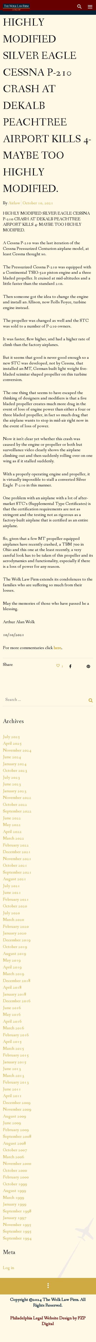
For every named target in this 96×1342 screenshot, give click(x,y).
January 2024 (14, 764)
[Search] (91, 700)
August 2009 (14, 1116)
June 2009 (12, 1123)
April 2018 (12, 987)
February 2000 (16, 1177)
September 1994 (17, 1238)
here (57, 648)
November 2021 (17, 859)
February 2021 (16, 899)
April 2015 (12, 1042)
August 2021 (14, 879)
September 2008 (17, 1136)
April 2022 (12, 832)
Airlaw (14, 203)
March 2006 (13, 1157)
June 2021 (12, 892)
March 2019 (13, 974)
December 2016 (17, 1001)
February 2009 (16, 1130)
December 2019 (17, 940)
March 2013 (13, 1076)
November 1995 (17, 1225)
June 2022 (12, 818)
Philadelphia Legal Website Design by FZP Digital (48, 1321)
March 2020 (13, 920)
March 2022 (13, 838)
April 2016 (12, 1021)
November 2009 (17, 1109)
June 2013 (12, 1069)
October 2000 (15, 1170)
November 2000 (17, 1164)
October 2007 (15, 1150)
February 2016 (16, 1035)
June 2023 (12, 784)
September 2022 (17, 811)
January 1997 (14, 1218)
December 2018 (17, 981)
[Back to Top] (85, 1331)
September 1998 (17, 1211)
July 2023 (11, 777)
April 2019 (12, 967)
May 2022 (12, 825)
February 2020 (16, 926)
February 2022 (16, 845)
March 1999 (13, 1198)
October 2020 (15, 906)
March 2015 (13, 1048)
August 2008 (14, 1143)
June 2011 (12, 1089)
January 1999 (14, 1204)
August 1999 (14, 1191)
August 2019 (14, 954)
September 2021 (17, 872)
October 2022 (15, 805)
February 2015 (16, 1055)
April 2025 (12, 743)
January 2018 (14, 994)
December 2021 (17, 852)
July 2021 (11, 886)
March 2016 (13, 1028)
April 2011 (12, 1096)
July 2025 (11, 737)
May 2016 (12, 1014)
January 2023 (14, 791)
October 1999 (15, 1184)
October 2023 (15, 771)
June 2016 (12, 1008)
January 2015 (14, 1062)
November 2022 (17, 798)
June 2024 (12, 757)
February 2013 (16, 1082)
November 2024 (17, 750)
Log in (8, 1268)
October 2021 (15, 865)
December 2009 (17, 1103)
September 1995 (17, 1231)
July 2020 (11, 913)
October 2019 (15, 947)
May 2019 (12, 960)
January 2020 (14, 933)
